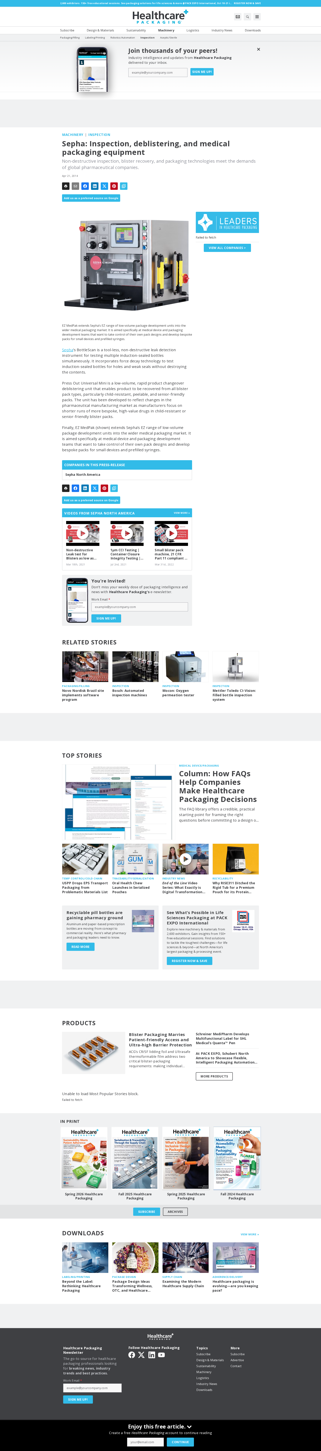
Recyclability (223, 878)
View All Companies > (227, 248)
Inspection (99, 134)
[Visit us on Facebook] (131, 1354)
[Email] (75, 186)
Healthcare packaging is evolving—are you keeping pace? (235, 1286)
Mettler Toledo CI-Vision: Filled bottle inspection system (234, 695)
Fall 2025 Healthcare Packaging (135, 1196)
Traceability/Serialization (133, 878)
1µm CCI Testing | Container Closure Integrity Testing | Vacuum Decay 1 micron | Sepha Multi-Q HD (126, 554)
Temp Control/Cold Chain (82, 878)
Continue (180, 1442)
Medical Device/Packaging (199, 765)
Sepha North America (82, 475)
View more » (182, 512)
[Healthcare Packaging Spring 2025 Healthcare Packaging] (186, 1158)
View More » (250, 1234)
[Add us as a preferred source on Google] (123, 186)
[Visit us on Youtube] (161, 1354)
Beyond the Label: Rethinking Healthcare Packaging (81, 1286)
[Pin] (114, 186)
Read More (81, 947)
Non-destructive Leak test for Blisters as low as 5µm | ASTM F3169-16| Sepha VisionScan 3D (82, 554)
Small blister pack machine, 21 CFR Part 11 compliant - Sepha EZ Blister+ (170, 554)
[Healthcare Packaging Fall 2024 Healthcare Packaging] (237, 1158)
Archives (175, 1212)
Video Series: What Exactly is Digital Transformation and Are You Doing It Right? (182, 887)
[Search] (247, 16)
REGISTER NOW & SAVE (189, 961)
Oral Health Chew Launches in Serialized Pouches (131, 887)
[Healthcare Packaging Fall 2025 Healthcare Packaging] (135, 1158)
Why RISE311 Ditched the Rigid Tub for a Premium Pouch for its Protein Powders (234, 887)
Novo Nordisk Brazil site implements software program (83, 695)
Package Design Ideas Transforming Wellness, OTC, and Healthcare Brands (132, 1286)
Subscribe (146, 1212)
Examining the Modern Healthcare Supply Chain (183, 1283)
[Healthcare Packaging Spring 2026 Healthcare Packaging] (84, 1158)
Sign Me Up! (202, 72)
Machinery (72, 134)
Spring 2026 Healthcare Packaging (84, 1196)
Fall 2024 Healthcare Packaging (237, 1196)
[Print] (65, 186)
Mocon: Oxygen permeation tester (178, 692)
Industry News (173, 878)
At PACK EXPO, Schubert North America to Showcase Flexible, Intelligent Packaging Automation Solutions (225, 1058)
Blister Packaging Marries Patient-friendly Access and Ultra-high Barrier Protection (160, 1040)
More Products (214, 1076)
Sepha (67, 349)
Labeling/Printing (76, 1277)
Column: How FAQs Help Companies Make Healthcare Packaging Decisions (218, 786)
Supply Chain (172, 1277)
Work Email (100, 599)
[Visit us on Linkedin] (151, 1354)
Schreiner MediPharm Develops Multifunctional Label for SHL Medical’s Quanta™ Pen (222, 1038)
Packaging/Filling (76, 686)
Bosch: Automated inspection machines (129, 692)
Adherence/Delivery (228, 1277)
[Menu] (257, 16)
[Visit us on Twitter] (141, 1354)
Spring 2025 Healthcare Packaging (186, 1196)
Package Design (124, 1277)
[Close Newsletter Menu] (258, 49)
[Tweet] (104, 186)
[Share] (85, 186)
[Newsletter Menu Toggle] (237, 16)
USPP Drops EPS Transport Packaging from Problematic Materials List (85, 887)
